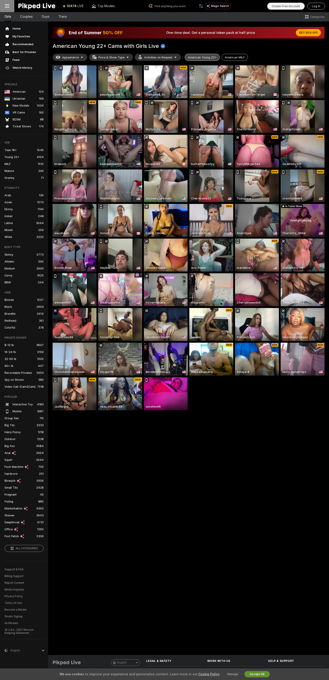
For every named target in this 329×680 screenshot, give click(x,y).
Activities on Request (158, 57)
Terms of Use (13, 603)
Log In (316, 6)
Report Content (14, 582)
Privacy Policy (13, 596)
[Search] (201, 6)
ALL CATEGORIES (27, 548)
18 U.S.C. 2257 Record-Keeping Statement (19, 631)
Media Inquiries (14, 589)
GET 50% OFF (308, 32)
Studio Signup (13, 616)
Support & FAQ (14, 569)
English (122, 662)
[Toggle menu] (7, 6)
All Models (11, 623)
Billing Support (14, 576)
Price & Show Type (111, 57)
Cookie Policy (208, 674)
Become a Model (15, 609)
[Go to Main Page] (36, 6)
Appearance (70, 57)
